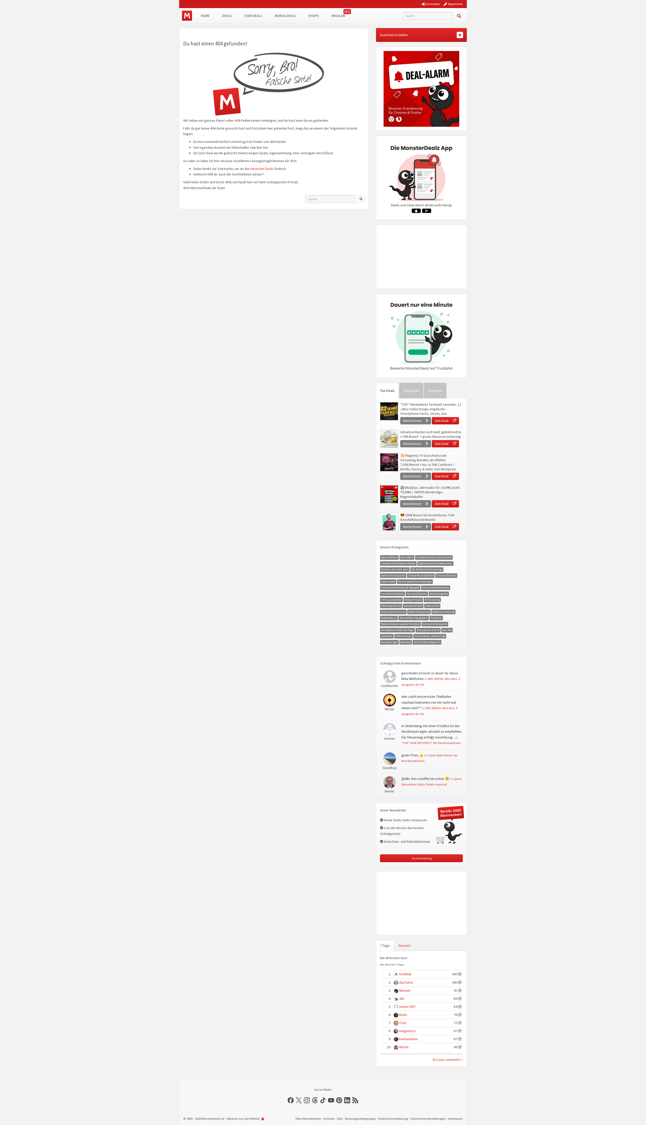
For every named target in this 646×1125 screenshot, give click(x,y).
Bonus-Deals (285, 15)
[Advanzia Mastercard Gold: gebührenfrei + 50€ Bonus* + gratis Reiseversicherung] (389, 439)
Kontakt (329, 1118)
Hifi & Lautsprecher (391, 599)
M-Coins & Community (393, 611)
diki (402, 998)
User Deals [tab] (411, 390)
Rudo (403, 1014)
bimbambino (408, 1039)
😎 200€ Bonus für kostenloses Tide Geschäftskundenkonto (427, 517)
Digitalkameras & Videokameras (435, 563)
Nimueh (404, 990)
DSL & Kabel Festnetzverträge (426, 569)
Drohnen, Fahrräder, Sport (395, 569)
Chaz (403, 1022)
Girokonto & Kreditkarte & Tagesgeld (400, 587)
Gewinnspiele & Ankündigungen (415, 581)
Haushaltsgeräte (439, 593)
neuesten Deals (262, 168)
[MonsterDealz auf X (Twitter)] (299, 1100)
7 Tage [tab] (385, 945)
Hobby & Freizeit (413, 599)
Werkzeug (405, 642)
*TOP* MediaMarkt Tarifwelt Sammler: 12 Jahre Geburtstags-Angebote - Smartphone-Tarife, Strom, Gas (430, 409)
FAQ (339, 1118)
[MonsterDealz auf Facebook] (291, 1100)
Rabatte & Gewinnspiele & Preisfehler (400, 624)
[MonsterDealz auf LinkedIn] (347, 1100)
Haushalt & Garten (417, 593)
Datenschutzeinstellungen (428, 1118)
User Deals (253, 15)
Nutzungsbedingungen (360, 1118)
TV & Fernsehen (403, 636)
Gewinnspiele (388, 581)
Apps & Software (389, 557)
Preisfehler (436, 618)
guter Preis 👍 (412, 755)
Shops (313, 15)
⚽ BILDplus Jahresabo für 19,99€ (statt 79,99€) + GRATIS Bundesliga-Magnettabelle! (430, 492)
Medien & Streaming (419, 611)
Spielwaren (387, 636)
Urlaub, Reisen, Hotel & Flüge (429, 636)
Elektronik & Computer (393, 575)
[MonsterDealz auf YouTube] (331, 1100)
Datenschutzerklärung (393, 1118)
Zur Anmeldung (421, 858)
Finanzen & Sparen (446, 575)
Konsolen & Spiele (413, 605)
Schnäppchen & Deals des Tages (397, 630)
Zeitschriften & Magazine (427, 642)
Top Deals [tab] (387, 390)
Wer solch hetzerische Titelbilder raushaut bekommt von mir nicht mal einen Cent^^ (428, 702)
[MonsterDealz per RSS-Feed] (355, 1100)
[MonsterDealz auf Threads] (315, 1100)
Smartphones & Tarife (428, 630)
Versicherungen (389, 642)
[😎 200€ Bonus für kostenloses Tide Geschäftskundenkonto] (389, 522)
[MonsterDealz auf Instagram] (307, 1100)
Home (205, 15)
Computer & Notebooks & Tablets (398, 563)
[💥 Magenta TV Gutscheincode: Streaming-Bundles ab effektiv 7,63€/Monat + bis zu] (389, 462)
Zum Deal (442, 420)
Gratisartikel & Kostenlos (435, 587)
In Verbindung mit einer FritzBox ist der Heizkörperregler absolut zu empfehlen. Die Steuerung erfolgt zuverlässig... (431, 731)
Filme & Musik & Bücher (421, 575)
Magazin (338, 15)
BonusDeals (406, 557)
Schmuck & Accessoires (435, 624)
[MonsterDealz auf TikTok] (323, 1100)
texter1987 (407, 1006)
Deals (227, 15)
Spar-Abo (447, 630)
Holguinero (407, 1031)
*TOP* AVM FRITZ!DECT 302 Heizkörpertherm (431, 743)
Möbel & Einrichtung (443, 611)
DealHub (405, 974)
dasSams (406, 982)
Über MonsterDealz (308, 1118)
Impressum (455, 1118)
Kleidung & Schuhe (391, 605)
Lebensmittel (432, 605)
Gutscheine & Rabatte (392, 593)
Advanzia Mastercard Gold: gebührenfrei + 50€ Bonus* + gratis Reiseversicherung (430, 434)
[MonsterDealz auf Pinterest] (339, 1100)
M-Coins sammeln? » (448, 1059)
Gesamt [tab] (404, 945)
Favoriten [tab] (435, 390)
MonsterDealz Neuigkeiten (413, 618)
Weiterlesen (412, 420)
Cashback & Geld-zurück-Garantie (434, 557)
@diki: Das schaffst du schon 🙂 (425, 778)
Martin (404, 1047)
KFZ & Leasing (432, 599)
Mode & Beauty (389, 618)
